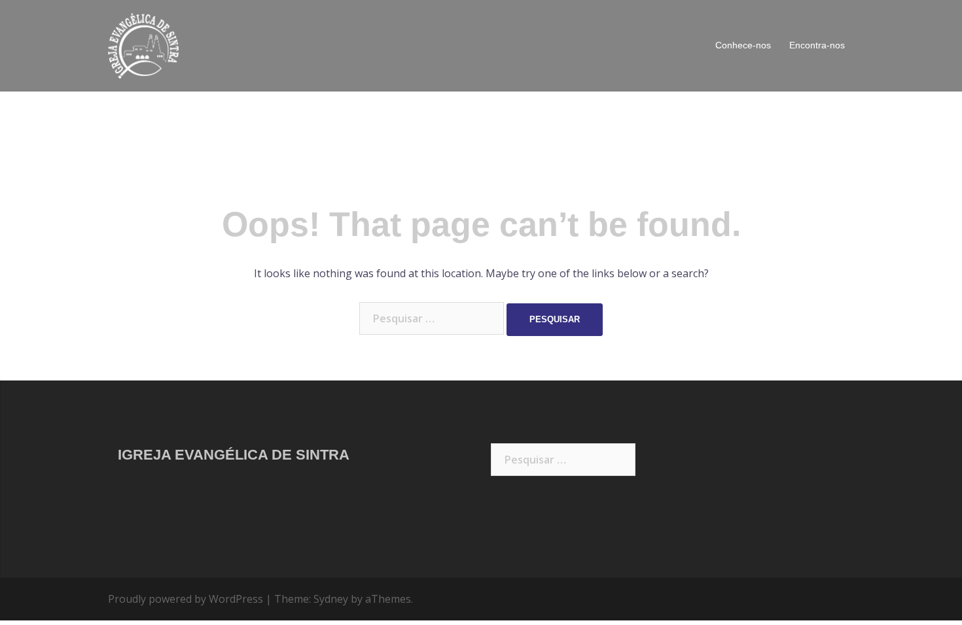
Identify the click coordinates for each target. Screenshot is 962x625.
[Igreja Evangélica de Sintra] (143, 44)
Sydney (330, 599)
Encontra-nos (817, 45)
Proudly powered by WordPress (185, 599)
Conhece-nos (743, 45)
